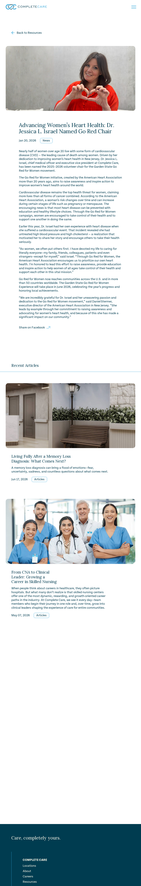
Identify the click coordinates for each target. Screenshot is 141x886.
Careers (28, 876)
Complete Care (35, 860)
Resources (30, 881)
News (46, 140)
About (27, 871)
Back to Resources (29, 32)
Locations (29, 865)
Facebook (38, 327)
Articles (39, 479)
